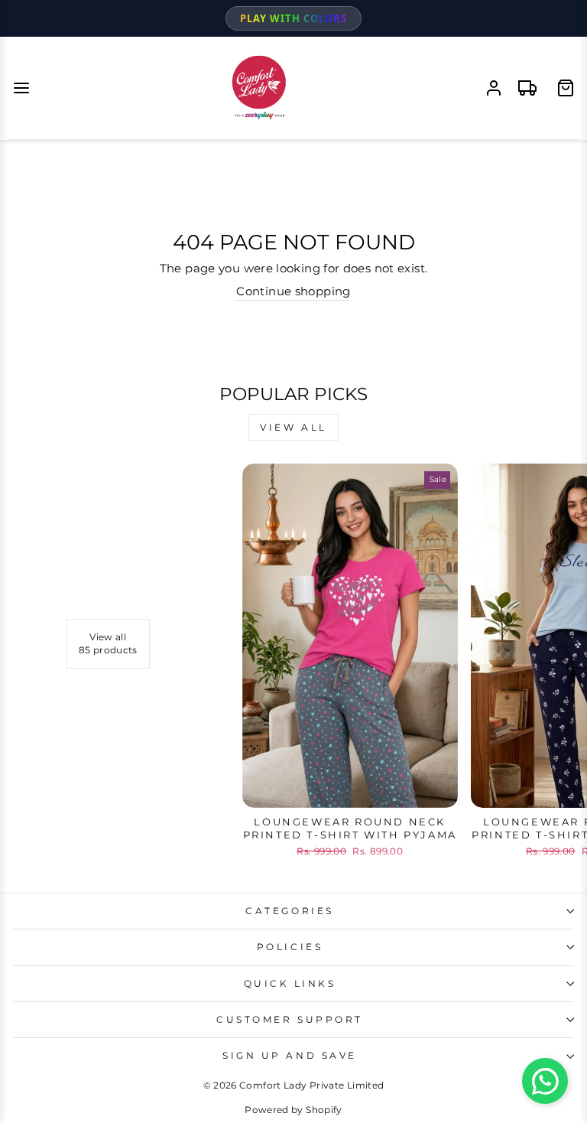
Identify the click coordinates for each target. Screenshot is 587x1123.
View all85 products (108, 643)
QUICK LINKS (290, 983)
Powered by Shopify (293, 1109)
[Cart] (565, 88)
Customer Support (289, 1019)
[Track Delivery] (527, 88)
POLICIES (290, 947)
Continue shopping (293, 291)
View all (293, 427)
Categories (289, 911)
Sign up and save (289, 1055)
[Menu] (21, 88)
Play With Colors (293, 18)
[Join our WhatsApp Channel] (545, 1081)
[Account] (494, 88)
